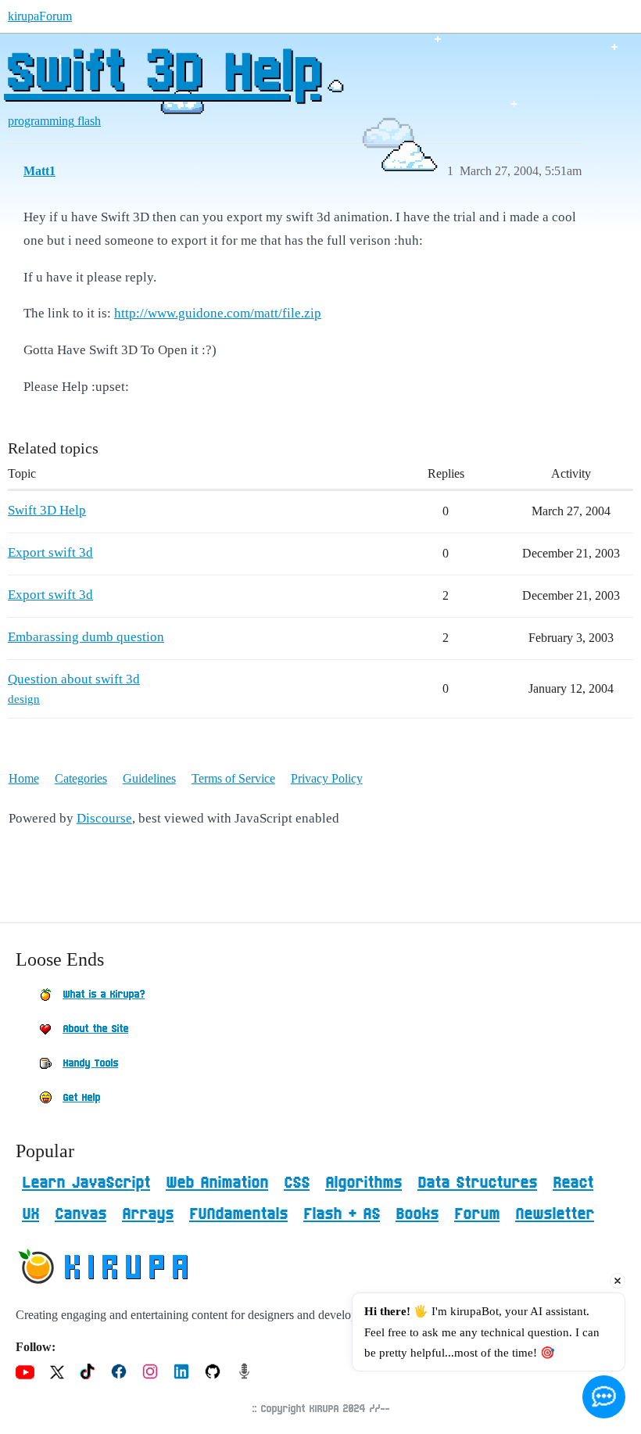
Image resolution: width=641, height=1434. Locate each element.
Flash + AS (341, 1214)
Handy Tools (90, 1063)
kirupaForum (40, 16)
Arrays (148, 1214)
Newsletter (554, 1214)
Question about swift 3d (74, 679)
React (573, 1183)
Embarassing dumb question (86, 636)
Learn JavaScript (86, 1183)
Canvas (80, 1214)
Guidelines (149, 778)
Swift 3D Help (162, 74)
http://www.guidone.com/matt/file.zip (217, 313)
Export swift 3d (50, 552)
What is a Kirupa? (104, 994)
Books (417, 1214)
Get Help (81, 1098)
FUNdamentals (238, 1214)
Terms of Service (233, 778)
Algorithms (363, 1183)
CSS (297, 1183)
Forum (477, 1214)
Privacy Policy (327, 778)
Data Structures (477, 1183)
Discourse (104, 818)
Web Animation (217, 1183)
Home (24, 778)
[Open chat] (603, 1396)
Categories (81, 778)
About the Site (95, 1029)
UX (30, 1214)
